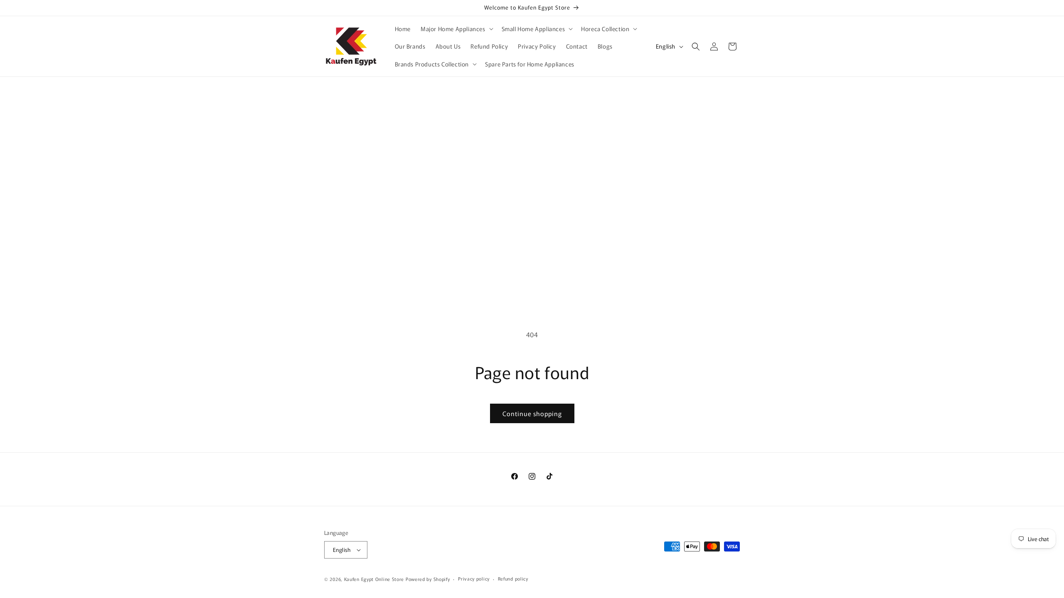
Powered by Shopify (428, 579)
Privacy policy (474, 578)
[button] (456, 28)
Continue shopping (532, 413)
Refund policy (513, 578)
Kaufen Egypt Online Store (374, 579)
